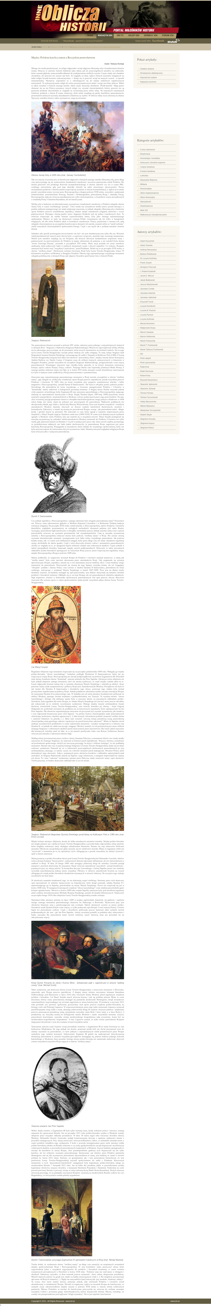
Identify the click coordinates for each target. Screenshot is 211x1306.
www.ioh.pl (70, 1301)
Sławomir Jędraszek (148, 384)
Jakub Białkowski (147, 280)
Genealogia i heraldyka (150, 158)
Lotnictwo (144, 176)
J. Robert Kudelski (148, 271)
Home (45, 47)
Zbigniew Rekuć (147, 428)
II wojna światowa (147, 171)
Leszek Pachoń (146, 315)
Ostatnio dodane (147, 69)
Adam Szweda (146, 245)
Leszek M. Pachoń (148, 310)
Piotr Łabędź (145, 358)
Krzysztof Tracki (146, 302)
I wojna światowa (147, 167)
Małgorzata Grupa (147, 328)
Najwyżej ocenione (148, 82)
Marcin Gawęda (147, 332)
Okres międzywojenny (149, 193)
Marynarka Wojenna (148, 180)
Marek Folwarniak (147, 341)
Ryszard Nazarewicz (149, 380)
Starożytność (145, 202)
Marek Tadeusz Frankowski (151, 349)
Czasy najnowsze (147, 150)
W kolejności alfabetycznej (151, 73)
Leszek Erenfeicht (147, 306)
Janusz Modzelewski (149, 284)
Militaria (143, 184)
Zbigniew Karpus (147, 423)
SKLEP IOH (133, 35)
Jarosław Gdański (147, 293)
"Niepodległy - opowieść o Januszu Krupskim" (83, 41)
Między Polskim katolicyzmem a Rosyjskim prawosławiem (96, 47)
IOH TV (120, 35)
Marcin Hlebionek (147, 336)
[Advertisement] (156, 112)
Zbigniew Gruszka (147, 419)
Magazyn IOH (55, 47)
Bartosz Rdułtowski (148, 254)
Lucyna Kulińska (147, 319)
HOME (90, 35)
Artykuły (66, 47)
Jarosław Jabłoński (148, 297)
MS (141, 354)
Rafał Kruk (144, 367)
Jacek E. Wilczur (147, 276)
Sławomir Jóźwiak (147, 389)
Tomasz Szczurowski (149, 397)
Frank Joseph (146, 263)
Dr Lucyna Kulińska (148, 258)
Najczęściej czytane (148, 77)
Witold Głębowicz (147, 406)
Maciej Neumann (147, 323)
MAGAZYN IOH (105, 35)
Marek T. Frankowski (148, 345)
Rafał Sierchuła (146, 371)
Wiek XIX (144, 210)
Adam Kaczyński (147, 241)
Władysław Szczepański (150, 410)
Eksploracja (145, 154)
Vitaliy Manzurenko (148, 402)
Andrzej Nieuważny (148, 250)
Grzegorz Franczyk (148, 267)
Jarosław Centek (147, 289)
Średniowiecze (146, 206)
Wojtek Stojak (146, 415)
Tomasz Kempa (146, 393)
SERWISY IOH (150, 35)
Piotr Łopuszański (147, 362)
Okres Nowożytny (147, 197)
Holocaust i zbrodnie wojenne (152, 163)
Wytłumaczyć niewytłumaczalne (153, 215)
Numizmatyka (146, 189)
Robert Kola (145, 376)
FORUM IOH (167, 35)
